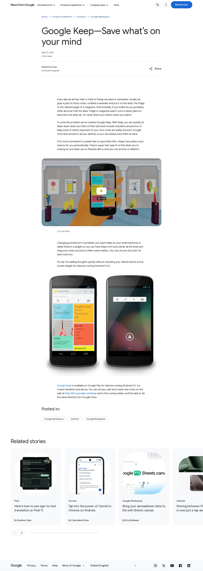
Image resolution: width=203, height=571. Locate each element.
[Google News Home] (22, 4)
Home (44, 16)
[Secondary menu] (166, 4)
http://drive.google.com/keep (80, 393)
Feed (116, 5)
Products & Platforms (62, 16)
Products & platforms (71, 5)
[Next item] (21, 532)
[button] (181, 4)
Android (75, 419)
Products (81, 16)
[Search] (157, 4)
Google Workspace (100, 16)
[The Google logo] (16, 565)
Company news (98, 5)
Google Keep (64, 385)
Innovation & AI (44, 5)
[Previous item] (14, 532)
